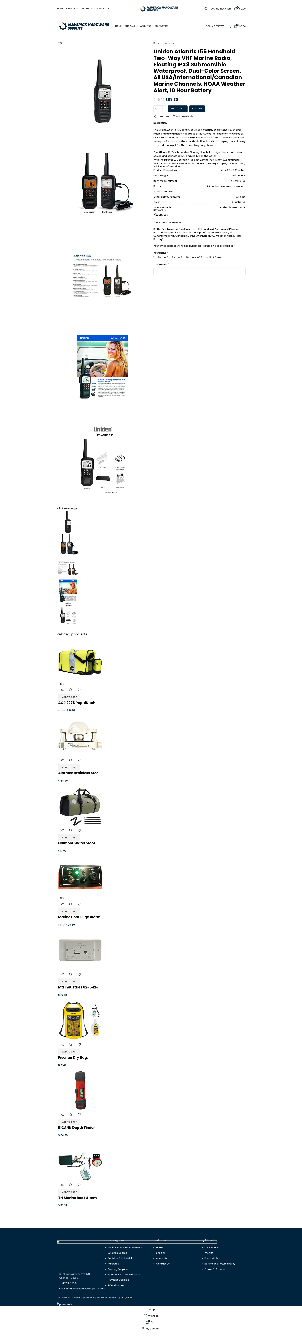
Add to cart (177, 108)
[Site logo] (159, 8)
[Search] (206, 9)
